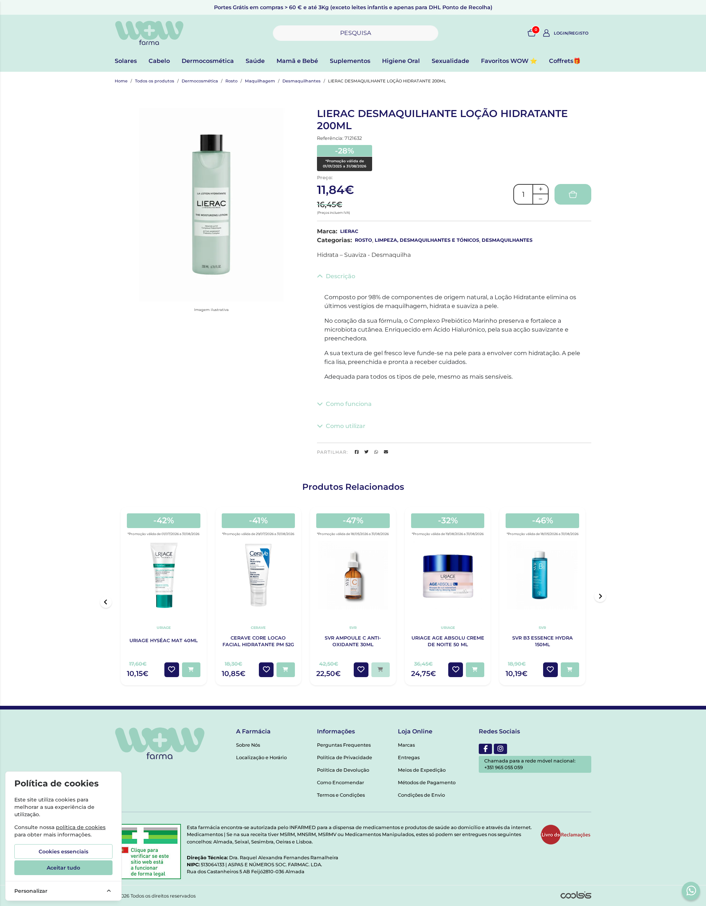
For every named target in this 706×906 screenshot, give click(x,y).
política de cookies (81, 827)
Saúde (255, 60)
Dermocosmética (208, 60)
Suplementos (350, 60)
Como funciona (349, 403)
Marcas (406, 745)
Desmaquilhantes (301, 81)
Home (121, 81)
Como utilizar (346, 425)
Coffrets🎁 (565, 60)
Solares (126, 60)
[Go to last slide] (106, 602)
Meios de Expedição (422, 770)
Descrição (340, 276)
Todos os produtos (154, 81)
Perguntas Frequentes (344, 745)
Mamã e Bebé (297, 60)
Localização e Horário (261, 757)
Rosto (231, 81)
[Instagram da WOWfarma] (500, 749)
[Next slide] (600, 596)
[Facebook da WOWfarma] (485, 749)
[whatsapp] (691, 890)
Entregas (409, 757)
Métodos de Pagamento (427, 782)
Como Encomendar (340, 782)
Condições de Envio (421, 795)
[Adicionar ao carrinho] (191, 669)
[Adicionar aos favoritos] (171, 669)
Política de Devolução (343, 770)
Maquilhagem (260, 81)
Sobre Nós (248, 745)
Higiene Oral (401, 60)
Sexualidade (450, 60)
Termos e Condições (341, 795)
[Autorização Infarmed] (148, 851)
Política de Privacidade (344, 757)
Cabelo (159, 60)
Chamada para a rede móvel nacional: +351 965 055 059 (529, 764)
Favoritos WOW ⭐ (509, 60)
